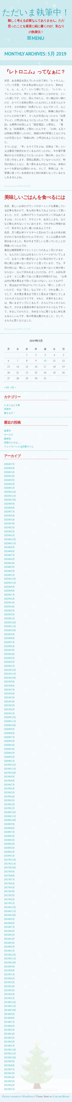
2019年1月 (9, 808)
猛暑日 (7, 430)
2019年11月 (10, 768)
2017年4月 (9, 891)
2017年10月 (10, 867)
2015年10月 (10, 962)
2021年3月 (9, 705)
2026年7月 (9, 464)
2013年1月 (9, 1089)
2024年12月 (10, 539)
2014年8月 (9, 1017)
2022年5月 (9, 650)
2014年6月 (9, 1025)
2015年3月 (9, 990)
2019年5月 (9, 792)
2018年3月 (9, 847)
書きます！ (9, 413)
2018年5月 (9, 840)
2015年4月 (9, 986)
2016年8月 (9, 923)
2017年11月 (10, 863)
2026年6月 (9, 468)
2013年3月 (9, 1081)
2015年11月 (10, 958)
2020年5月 (9, 745)
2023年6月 (9, 598)
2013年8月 (9, 1065)
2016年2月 (9, 946)
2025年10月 (10, 499)
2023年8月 (9, 590)
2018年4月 (9, 843)
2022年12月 (10, 622)
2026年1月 (9, 487)
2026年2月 (9, 484)
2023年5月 (9, 602)
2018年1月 (9, 855)
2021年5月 (9, 697)
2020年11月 (10, 721)
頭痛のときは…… (12, 442)
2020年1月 (9, 760)
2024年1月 (9, 575)
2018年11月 (10, 816)
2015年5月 (9, 982)
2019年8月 (9, 780)
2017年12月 (10, 859)
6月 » (13, 387)
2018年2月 (9, 851)
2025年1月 (9, 535)
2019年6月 (9, 788)
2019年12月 (10, 764)
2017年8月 (9, 875)
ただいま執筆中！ (36, 12)
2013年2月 (9, 1085)
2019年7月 (9, 784)
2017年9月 (9, 871)
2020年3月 (9, 752)
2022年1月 (9, 665)
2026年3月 (9, 480)
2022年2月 (9, 661)
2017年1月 (9, 903)
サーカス (8, 434)
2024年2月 (9, 571)
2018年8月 (9, 828)
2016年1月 (9, 950)
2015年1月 (9, 998)
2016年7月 (9, 926)
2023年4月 (9, 606)
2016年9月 (9, 919)
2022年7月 (9, 642)
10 (45, 360)
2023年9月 (9, 586)
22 (27, 372)
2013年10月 (10, 1057)
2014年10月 (10, 1010)
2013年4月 (9, 1077)
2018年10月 (10, 820)
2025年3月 (9, 527)
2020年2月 (9, 756)
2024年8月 (9, 551)
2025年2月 (9, 531)
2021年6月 (9, 693)
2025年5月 (9, 519)
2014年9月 (9, 1014)
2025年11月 (10, 495)
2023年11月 (10, 582)
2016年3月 (9, 942)
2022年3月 (9, 658)
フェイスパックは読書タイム (19, 446)
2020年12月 (10, 717)
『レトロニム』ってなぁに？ (34, 71)
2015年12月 (10, 954)
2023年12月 (10, 578)
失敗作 (7, 408)
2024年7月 (9, 555)
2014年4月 (9, 1033)
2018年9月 (9, 824)
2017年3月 (9, 895)
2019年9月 (9, 776)
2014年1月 (9, 1045)
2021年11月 (10, 673)
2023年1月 (9, 618)
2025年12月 (10, 491)
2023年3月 (9, 610)
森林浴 (7, 438)
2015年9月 (9, 966)
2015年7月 (9, 974)
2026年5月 (9, 472)
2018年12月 (10, 812)
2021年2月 (9, 709)
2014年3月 (9, 1037)
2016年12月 (10, 907)
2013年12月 (10, 1049)
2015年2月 (9, 994)
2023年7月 (9, 594)
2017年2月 (9, 899)
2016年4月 (9, 938)
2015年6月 (9, 978)
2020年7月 (9, 737)
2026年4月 (9, 476)
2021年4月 (9, 701)
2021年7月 (9, 689)
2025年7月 (9, 511)
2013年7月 (9, 1069)
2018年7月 (9, 832)
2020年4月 (9, 749)
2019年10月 (10, 772)
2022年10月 (10, 630)
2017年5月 (9, 887)
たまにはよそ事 (12, 405)
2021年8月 (9, 685)
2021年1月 (9, 713)
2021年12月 (10, 669)
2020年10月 (10, 725)
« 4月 (6, 387)
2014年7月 (9, 1021)
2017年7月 (9, 879)
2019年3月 (9, 800)
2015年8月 (9, 970)
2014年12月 (10, 1002)
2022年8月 (9, 638)
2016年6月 (9, 931)
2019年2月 (9, 804)
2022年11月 (10, 626)
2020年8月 (9, 733)
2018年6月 (9, 836)
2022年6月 (9, 646)
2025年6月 (9, 515)
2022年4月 (9, 654)
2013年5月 (9, 1073)
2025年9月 (9, 503)
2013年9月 (9, 1061)
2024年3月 (9, 566)
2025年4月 (9, 523)
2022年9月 (9, 634)
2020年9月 (9, 729)
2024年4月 (9, 563)
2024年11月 (10, 543)
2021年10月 (10, 677)
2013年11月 (10, 1053)
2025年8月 (9, 507)
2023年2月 (9, 614)
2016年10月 (10, 915)
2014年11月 (10, 1006)
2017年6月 (9, 883)
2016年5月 (9, 934)
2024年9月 (9, 547)
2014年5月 (9, 1029)
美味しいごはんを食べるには (34, 197)
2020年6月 (9, 741)
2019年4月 (9, 796)
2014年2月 (9, 1041)
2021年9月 (9, 681)
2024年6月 (9, 559)
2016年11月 (10, 911)
